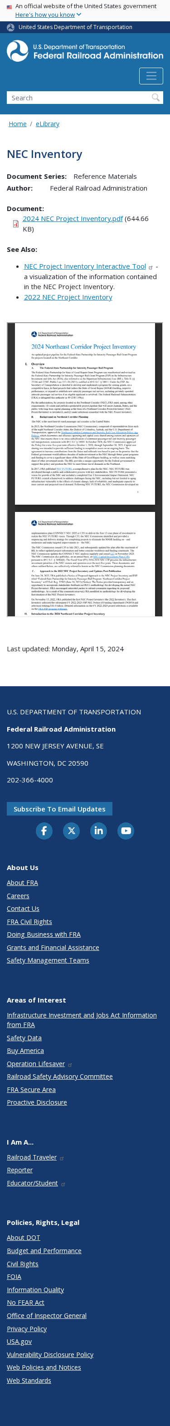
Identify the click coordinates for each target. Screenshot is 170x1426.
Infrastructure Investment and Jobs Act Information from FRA (82, 1020)
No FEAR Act (25, 1302)
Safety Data (24, 1037)
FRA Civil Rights (29, 921)
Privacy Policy (27, 1328)
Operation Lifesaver (36, 1063)
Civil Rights (23, 1263)
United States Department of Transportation (75, 27)
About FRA (22, 882)
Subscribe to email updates (60, 808)
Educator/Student (32, 1183)
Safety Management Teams (48, 960)
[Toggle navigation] (151, 76)
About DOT (23, 1237)
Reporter (20, 1169)
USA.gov (19, 1341)
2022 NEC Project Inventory (68, 296)
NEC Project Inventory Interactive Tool (85, 265)
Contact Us (23, 908)
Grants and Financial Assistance (53, 947)
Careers (18, 895)
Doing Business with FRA (44, 934)
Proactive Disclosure (37, 1102)
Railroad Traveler (32, 1157)
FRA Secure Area (31, 1089)
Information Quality (35, 1289)
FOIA (14, 1276)
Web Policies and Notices (44, 1367)
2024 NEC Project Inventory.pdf (73, 218)
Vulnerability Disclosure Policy (50, 1354)
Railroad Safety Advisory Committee (60, 1076)
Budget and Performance (44, 1250)
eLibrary (47, 123)
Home (18, 123)
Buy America (25, 1050)
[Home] (85, 54)
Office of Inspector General (47, 1315)
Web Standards (29, 1380)
